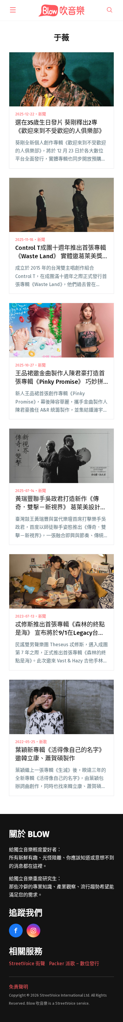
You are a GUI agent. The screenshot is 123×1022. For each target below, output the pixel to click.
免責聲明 (18, 987)
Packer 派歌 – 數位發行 (74, 963)
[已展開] (13, 10)
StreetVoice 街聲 (27, 963)
